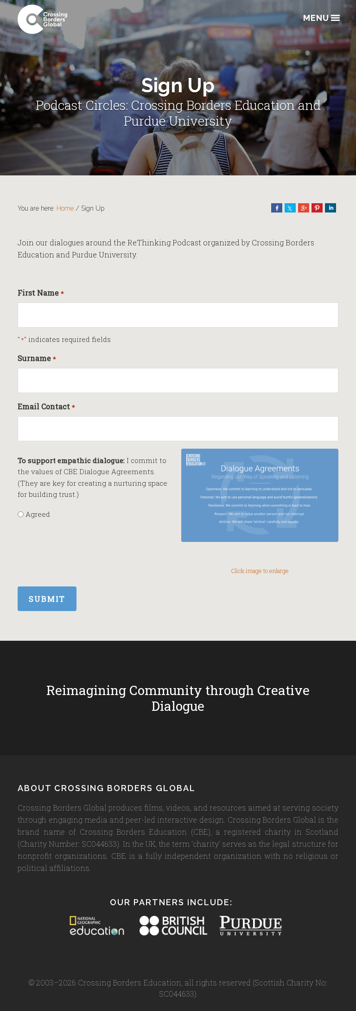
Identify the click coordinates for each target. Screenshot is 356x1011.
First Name (41, 292)
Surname (37, 358)
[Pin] (317, 208)
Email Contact (46, 406)
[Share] (276, 208)
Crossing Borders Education (64, 19)
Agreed (37, 514)
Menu (316, 18)
